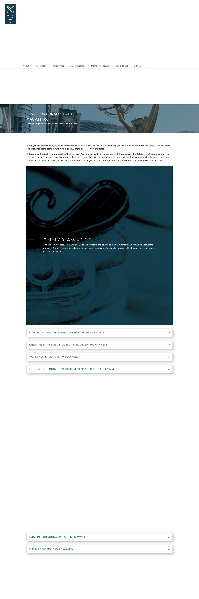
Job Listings (122, 66)
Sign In (137, 66)
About (26, 66)
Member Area (57, 66)
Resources (40, 66)
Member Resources (100, 66)
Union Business (77, 66)
